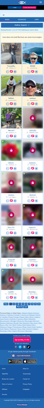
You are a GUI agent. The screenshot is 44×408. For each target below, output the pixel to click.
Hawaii (22, 317)
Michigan (13, 321)
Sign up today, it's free (22, 340)
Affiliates (4, 389)
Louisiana (20, 319)
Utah (23, 329)
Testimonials (27, 374)
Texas (19, 329)
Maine (26, 319)
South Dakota (4, 329)
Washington (3, 331)
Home (4, 368)
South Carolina (36, 327)
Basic (7, 19)
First (5, 304)
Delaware (32, 315)
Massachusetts (5, 321)
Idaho (27, 317)
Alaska (30, 313)
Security (4, 394)
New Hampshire (24, 323)
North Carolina (17, 325)
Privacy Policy (27, 384)
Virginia (35, 329)
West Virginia (12, 331)
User (37, 19)
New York (9, 325)
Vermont (29, 329)
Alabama (24, 313)
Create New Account (29, 7)
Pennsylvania (17, 327)
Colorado (16, 315)
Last (25, 307)
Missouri (35, 321)
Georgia (16, 317)
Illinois (32, 317)
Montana (2, 323)
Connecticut (24, 315)
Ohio (33, 325)
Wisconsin (21, 331)
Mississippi (28, 321)
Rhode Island (27, 327)
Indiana (37, 317)
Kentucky (13, 319)
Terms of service (7, 384)
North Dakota (27, 325)
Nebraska (9, 323)
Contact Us (26, 379)
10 (39, 304)
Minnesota (20, 321)
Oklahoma (3, 327)
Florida (11, 317)
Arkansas (3, 315)
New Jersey (34, 323)
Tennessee (13, 329)
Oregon (9, 327)
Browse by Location (8, 379)
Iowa (1, 319)
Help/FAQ (5, 374)
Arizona (36, 313)
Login (14, 7)
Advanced (22, 19)
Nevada (16, 323)
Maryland (32, 319)
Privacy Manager (22, 405)
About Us (26, 368)
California (10, 315)
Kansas (6, 319)
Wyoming (28, 331)
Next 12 (19, 307)
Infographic (26, 389)
